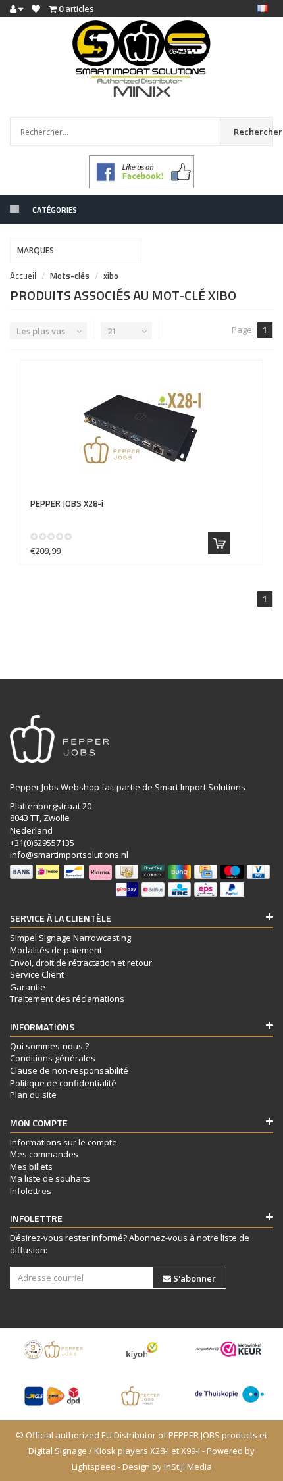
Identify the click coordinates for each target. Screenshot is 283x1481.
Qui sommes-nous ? (49, 1046)
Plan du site (33, 1095)
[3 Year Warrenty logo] (53, 1350)
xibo (110, 275)
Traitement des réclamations (67, 999)
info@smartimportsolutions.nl (69, 855)
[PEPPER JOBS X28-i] (141, 429)
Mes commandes (44, 1154)
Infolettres (30, 1191)
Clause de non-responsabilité (69, 1070)
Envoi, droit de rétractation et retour (81, 962)
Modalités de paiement (56, 950)
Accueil (23, 275)
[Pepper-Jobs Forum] (141, 1396)
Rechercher (253, 132)
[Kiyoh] (141, 1350)
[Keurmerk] (141, 171)
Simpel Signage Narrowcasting (70, 937)
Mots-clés (70, 275)
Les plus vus (40, 331)
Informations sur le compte (63, 1142)
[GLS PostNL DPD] (53, 1396)
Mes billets (31, 1166)
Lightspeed (94, 1466)
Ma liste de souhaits (50, 1178)
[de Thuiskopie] (229, 1395)
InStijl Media (188, 1466)
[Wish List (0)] (36, 8)
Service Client (37, 974)
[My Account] (16, 8)
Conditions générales (52, 1058)
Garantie (27, 987)
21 (111, 331)
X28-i (66, 503)
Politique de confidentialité (63, 1083)
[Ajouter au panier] (219, 543)
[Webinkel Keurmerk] (229, 1349)
